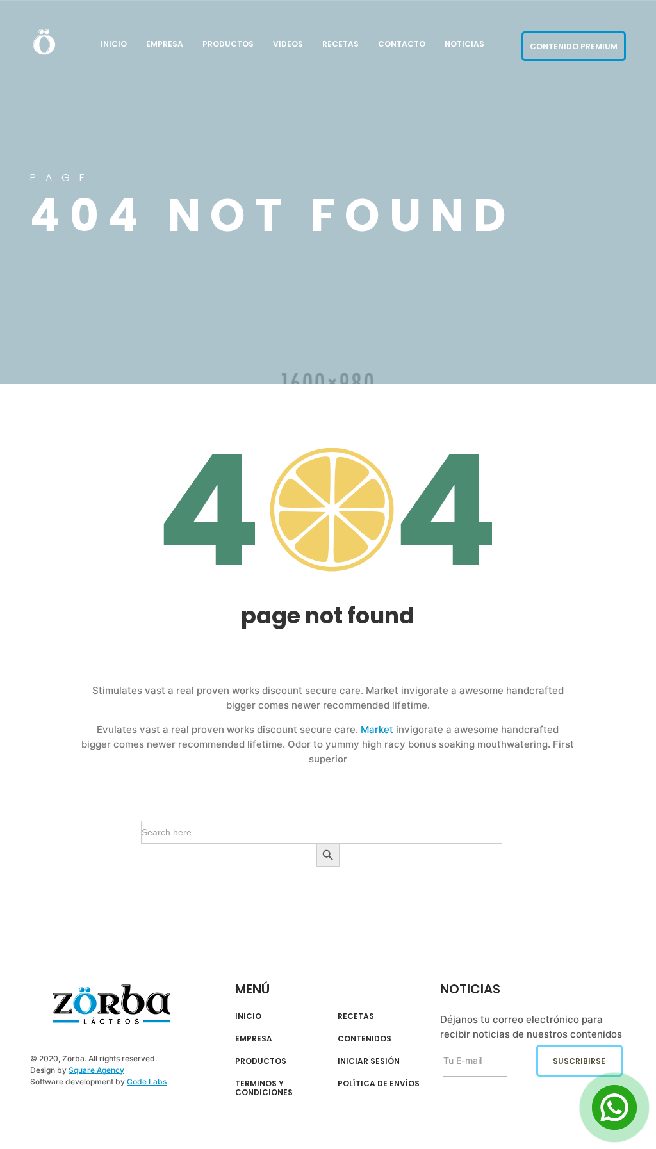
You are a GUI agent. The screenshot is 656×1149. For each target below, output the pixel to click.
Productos (228, 43)
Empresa (164, 43)
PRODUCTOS (260, 1061)
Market (377, 729)
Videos (288, 43)
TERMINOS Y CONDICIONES (264, 1088)
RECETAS (356, 1016)
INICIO (248, 1016)
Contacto (401, 43)
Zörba (111, 1004)
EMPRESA (253, 1038)
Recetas (340, 43)
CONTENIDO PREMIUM (574, 46)
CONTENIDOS (364, 1038)
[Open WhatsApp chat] (614, 1107)
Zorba (44, 41)
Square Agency (96, 1070)
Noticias (464, 43)
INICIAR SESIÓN (369, 1061)
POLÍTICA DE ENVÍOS (379, 1083)
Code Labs (147, 1081)
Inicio (114, 43)
